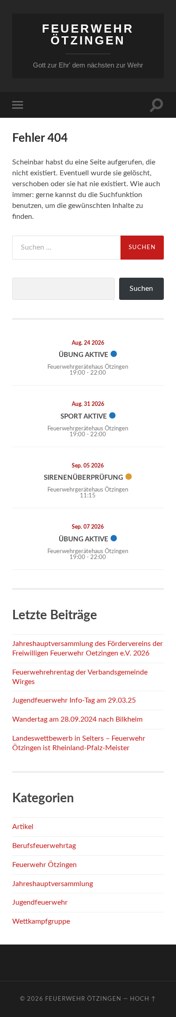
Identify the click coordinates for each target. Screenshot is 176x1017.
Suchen (141, 288)
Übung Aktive (83, 355)
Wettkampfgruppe (41, 921)
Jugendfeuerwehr (40, 902)
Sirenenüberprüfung (83, 477)
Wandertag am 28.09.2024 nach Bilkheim (77, 719)
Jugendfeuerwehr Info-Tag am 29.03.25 (74, 700)
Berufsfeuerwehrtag (44, 845)
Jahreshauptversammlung (52, 883)
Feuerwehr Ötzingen (88, 34)
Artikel (22, 826)
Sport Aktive (83, 416)
